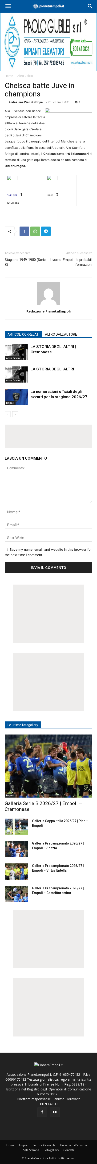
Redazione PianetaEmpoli (26, 102)
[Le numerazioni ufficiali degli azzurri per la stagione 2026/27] (16, 397)
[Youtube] (55, 1112)
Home (9, 76)
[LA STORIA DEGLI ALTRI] (16, 374)
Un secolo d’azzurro (73, 1145)
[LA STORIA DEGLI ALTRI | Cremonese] (16, 352)
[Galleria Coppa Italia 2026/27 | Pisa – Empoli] (16, 827)
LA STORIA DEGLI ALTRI (52, 369)
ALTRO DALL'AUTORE (61, 334)
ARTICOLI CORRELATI (23, 334)
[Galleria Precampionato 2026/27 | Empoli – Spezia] (16, 849)
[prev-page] (8, 414)
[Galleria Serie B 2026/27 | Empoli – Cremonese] (48, 766)
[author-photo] (48, 305)
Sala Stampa (31, 1150)
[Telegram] (46, 231)
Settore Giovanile (44, 1145)
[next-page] (15, 414)
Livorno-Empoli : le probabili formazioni (71, 262)
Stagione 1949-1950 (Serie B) (25, 262)
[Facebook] (24, 231)
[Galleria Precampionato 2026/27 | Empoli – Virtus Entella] (16, 871)
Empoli (10, 403)
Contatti (68, 1150)
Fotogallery (51, 1150)
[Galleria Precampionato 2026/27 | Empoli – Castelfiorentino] (16, 894)
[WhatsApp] (35, 231)
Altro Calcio (25, 76)
